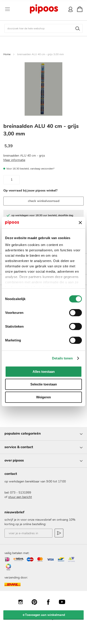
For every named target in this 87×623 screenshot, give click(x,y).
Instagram (22, 602)
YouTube (64, 602)
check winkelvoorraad (43, 201)
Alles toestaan (44, 371)
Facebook (50, 602)
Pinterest (36, 602)
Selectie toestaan (43, 384)
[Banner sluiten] (80, 222)
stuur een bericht (20, 497)
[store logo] (43, 9)
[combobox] (43, 28)
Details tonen (62, 358)
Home (6, 54)
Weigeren (43, 397)
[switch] (75, 313)
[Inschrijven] (59, 533)
